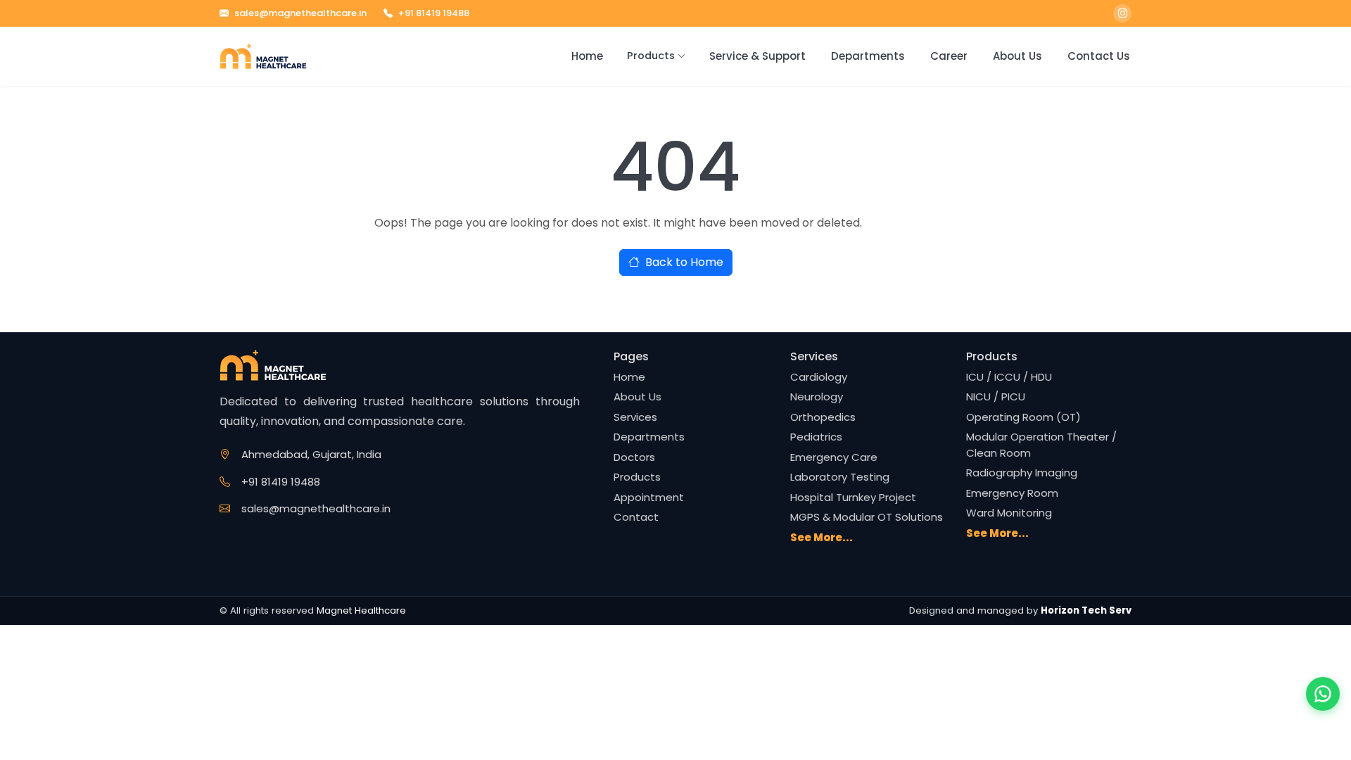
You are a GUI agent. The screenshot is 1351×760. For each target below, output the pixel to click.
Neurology (816, 396)
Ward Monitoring (1009, 512)
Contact (636, 516)
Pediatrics (816, 436)
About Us (1017, 56)
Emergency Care (833, 457)
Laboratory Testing (839, 476)
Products (651, 56)
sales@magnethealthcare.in (300, 13)
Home (587, 56)
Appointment (649, 497)
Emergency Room (1012, 493)
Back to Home (684, 262)
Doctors (634, 457)
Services (635, 417)
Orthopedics (823, 417)
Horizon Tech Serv (1086, 610)
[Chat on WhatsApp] (1323, 694)
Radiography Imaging (1021, 472)
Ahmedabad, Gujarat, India (311, 454)
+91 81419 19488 (433, 13)
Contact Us (1098, 56)
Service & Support (757, 56)
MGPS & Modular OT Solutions (866, 516)
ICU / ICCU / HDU (1009, 376)
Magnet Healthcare (361, 610)
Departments (868, 56)
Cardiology (818, 376)
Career (949, 56)
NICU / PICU (995, 396)
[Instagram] (1122, 13)
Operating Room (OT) (1023, 417)
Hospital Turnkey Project (853, 497)
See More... (821, 537)
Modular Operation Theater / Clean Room (1041, 444)
